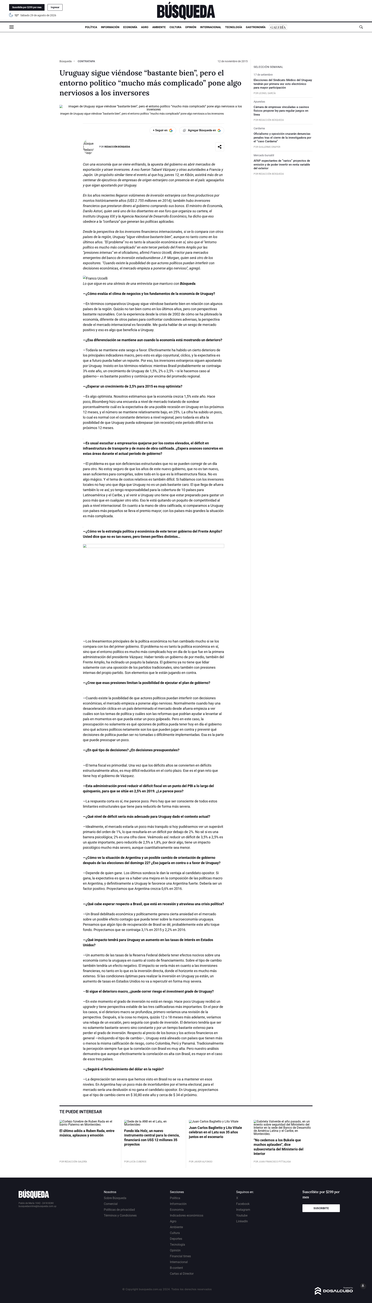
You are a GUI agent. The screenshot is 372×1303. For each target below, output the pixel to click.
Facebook (243, 1204)
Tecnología (233, 27)
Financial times (180, 1256)
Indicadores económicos (186, 1215)
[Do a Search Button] (361, 27)
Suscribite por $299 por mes (26, 7)
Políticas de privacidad (119, 1209)
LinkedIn (242, 1221)
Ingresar (55, 7)
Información (110, 27)
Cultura (175, 27)
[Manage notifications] (363, 1286)
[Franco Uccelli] (95, 278)
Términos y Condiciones (120, 1215)
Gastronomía (255, 27)
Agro (144, 27)
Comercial (111, 1204)
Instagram (243, 1209)
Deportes (176, 1239)
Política (91, 27)
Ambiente (159, 27)
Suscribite (321, 1208)
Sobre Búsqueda (115, 1198)
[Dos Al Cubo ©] (334, 1294)
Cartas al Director (182, 1273)
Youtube (241, 1215)
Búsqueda (65, 61)
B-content (176, 1268)
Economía (130, 27)
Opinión (190, 27)
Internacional (210, 27)
